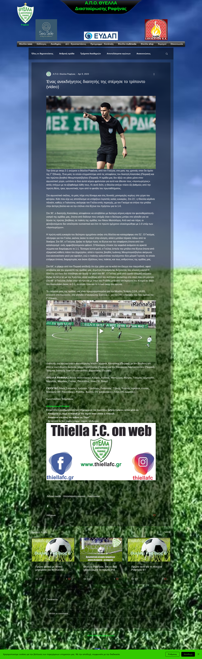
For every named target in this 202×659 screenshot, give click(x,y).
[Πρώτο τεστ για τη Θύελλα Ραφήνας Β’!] (149, 550)
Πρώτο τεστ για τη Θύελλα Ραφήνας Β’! (146, 568)
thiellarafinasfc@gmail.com (101, 635)
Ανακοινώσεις (143, 53)
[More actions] (154, 74)
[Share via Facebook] (47, 506)
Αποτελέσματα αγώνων (119, 53)
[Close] (198, 654)
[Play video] (101, 331)
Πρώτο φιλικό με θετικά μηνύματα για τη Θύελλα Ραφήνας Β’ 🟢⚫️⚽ (49, 568)
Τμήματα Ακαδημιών (90, 53)
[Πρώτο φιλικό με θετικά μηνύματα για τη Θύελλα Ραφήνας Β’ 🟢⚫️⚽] (53, 550)
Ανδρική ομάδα (66, 53)
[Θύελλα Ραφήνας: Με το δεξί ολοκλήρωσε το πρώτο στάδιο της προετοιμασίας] (101, 550)
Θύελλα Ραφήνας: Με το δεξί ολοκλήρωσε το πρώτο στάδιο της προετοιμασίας (100, 568)
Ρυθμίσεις (172, 654)
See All (167, 532)
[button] (166, 53)
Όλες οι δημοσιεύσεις (42, 53)
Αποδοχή (188, 654)
